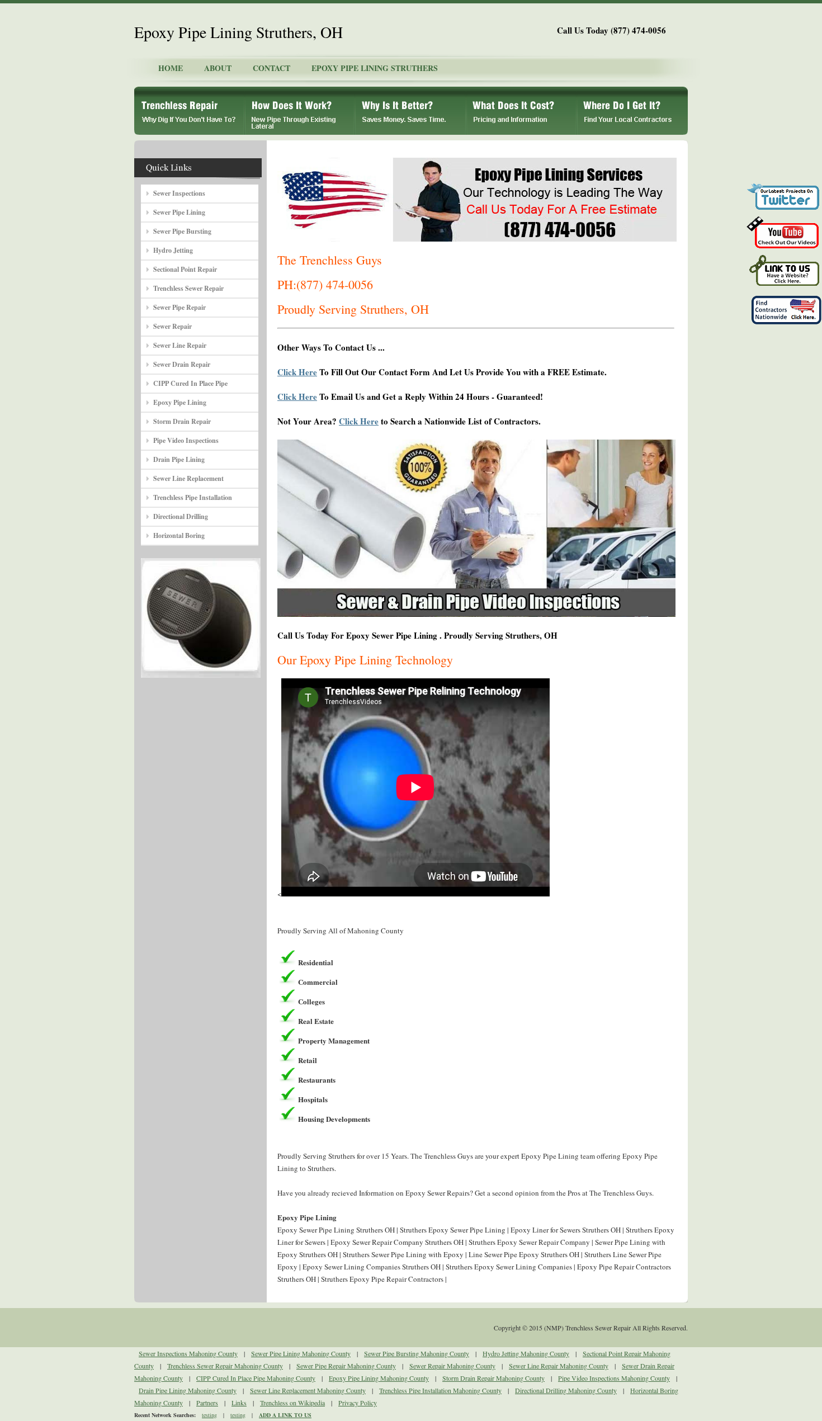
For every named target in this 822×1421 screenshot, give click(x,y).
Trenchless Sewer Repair (188, 288)
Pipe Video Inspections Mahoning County (614, 1377)
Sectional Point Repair (185, 269)
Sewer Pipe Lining (179, 212)
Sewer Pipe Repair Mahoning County (346, 1365)
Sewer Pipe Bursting (182, 231)
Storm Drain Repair (182, 421)
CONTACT (271, 68)
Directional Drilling (180, 516)
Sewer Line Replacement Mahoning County (308, 1390)
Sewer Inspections (179, 193)
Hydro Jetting (173, 250)
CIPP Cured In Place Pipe (190, 383)
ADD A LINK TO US (285, 1415)
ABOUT (218, 68)
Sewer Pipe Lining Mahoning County (301, 1353)
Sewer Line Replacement (188, 478)
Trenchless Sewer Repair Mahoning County (225, 1365)
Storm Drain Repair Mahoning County (493, 1377)
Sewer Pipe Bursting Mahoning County (416, 1353)
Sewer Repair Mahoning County (452, 1365)
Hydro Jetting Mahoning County (526, 1353)
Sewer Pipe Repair (179, 307)
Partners (207, 1402)
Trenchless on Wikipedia (292, 1402)
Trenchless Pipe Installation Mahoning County (440, 1390)
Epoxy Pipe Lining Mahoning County (379, 1377)
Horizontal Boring (179, 535)
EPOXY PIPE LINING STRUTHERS (374, 68)
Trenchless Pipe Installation (192, 497)
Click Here (297, 372)
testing (209, 1415)
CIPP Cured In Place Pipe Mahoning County (255, 1377)
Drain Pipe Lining (179, 459)
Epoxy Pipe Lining (179, 402)
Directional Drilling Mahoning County (566, 1390)
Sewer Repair (172, 326)
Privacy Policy (357, 1402)
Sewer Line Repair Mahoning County (558, 1365)
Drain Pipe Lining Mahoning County (188, 1390)
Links (239, 1402)
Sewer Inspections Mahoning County (188, 1353)
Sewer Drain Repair (181, 364)
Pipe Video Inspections (186, 440)
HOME (170, 68)
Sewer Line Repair (179, 345)
